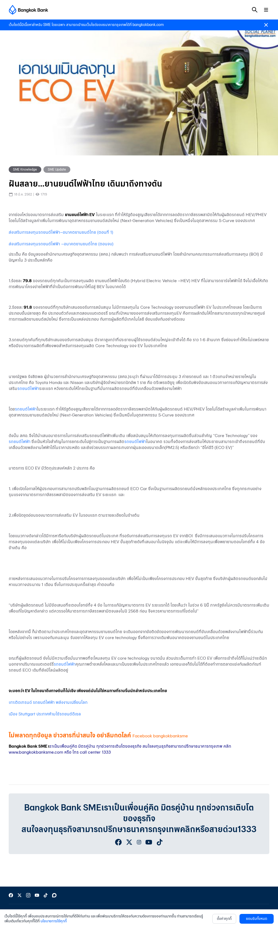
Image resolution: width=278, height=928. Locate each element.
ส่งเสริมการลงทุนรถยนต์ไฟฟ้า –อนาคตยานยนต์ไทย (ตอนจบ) (61, 243)
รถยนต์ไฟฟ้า (28, 388)
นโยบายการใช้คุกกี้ (53, 921)
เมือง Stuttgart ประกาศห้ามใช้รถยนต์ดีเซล (45, 714)
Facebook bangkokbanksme (160, 735)
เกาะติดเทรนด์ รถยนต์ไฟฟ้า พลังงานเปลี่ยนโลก (48, 702)
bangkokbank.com (148, 24)
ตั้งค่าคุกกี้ (224, 918)
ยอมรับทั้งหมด (256, 918)
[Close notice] (266, 25)
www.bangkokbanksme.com (36, 752)
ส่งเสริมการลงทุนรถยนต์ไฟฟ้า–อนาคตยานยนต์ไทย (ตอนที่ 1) (61, 232)
